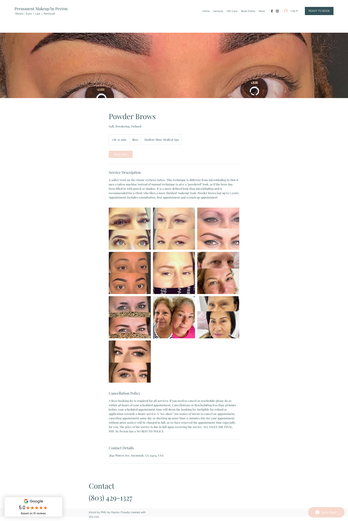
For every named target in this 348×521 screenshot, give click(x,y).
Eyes (29, 13)
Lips (37, 13)
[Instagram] (277, 11)
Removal (49, 13)
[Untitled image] (130, 229)
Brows (19, 13)
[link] (121, 154)
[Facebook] (272, 11)
